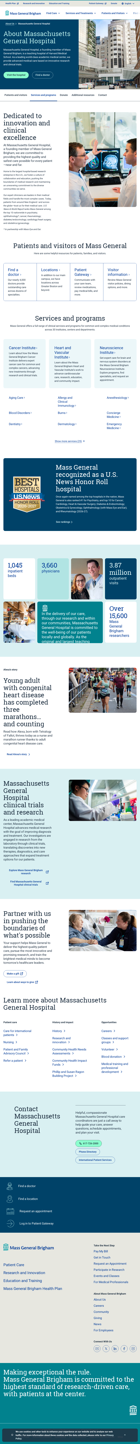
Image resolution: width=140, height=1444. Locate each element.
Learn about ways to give (20, 982)
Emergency (114, 426)
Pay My (101, 1251)
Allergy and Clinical (66, 401)
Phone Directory (88, 1151)
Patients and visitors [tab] (16, 95)
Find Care (51, 13)
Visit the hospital (16, 74)
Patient (13, 1265)
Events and (106, 1276)
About (100, 1299)
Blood (19, 413)
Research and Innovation (34, 3)
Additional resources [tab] (83, 95)
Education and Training (59, 3)
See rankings (63, 521)
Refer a (13, 1060)
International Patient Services (95, 1160)
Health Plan (10, 3)
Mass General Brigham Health (32, 1288)
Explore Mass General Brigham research (26, 872)
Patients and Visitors (113, 13)
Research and (24, 1273)
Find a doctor (43, 74)
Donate (114, 3)
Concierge (113, 415)
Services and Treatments (79, 13)
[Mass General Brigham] (23, 13)
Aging (16, 397)
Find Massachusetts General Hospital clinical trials (26, 883)
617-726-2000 (90, 1143)
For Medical (111, 1282)
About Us (9, 23)
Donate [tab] (64, 95)
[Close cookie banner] (125, 1435)
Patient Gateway (96, 3)
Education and (22, 1280)
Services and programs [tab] (43, 95)
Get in (102, 1257)
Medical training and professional (114, 1068)
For (103, 1330)
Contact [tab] (102, 95)
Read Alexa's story (17, 754)
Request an (110, 1263)
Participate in (109, 1269)
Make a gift (13, 973)
